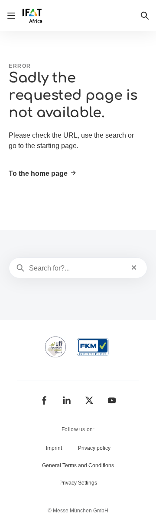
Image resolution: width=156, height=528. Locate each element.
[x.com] (89, 400)
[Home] (33, 16)
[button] (145, 15)
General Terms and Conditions (78, 465)
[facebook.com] (44, 400)
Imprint (54, 448)
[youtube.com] (112, 400)
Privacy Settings (78, 483)
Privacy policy (94, 448)
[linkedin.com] (67, 400)
